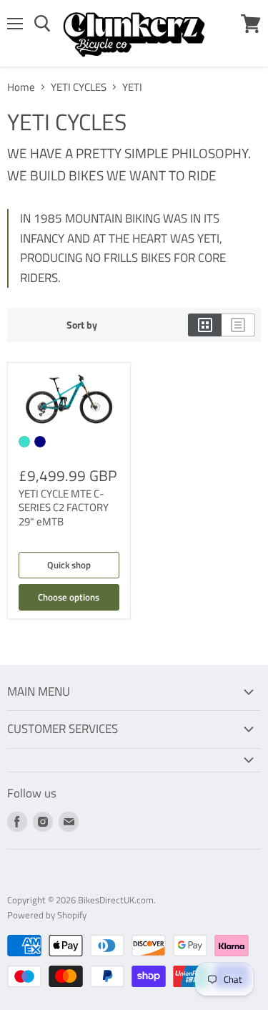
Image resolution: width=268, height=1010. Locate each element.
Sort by (81, 325)
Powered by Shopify (46, 915)
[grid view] (205, 325)
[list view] (238, 325)
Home (21, 87)
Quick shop (69, 565)
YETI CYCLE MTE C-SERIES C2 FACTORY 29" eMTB (64, 507)
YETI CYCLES (78, 87)
